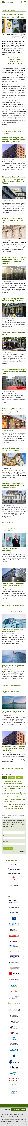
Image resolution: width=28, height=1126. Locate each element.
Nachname (7, 836)
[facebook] (12, 64)
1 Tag (4, 777)
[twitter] (15, 64)
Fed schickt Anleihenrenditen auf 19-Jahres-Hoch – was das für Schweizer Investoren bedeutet (14, 806)
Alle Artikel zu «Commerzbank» (13, 605)
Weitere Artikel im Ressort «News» (11, 692)
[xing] (10, 64)
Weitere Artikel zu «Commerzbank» (8, 529)
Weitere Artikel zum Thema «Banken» (12, 132)
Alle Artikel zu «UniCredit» (12, 685)
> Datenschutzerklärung (19, 1124)
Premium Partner (10, 860)
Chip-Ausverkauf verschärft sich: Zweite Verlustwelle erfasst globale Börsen (14, 788)
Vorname (6, 830)
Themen (4, 11)
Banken (12, 11)
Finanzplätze (16, 59)
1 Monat (19, 777)
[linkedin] (7, 64)
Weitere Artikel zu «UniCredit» (12, 611)
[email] (18, 64)
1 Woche (11, 777)
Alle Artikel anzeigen (10, 523)
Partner (7, 896)
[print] (20, 64)
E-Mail (5, 842)
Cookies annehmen (18, 1110)
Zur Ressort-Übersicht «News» (13, 768)
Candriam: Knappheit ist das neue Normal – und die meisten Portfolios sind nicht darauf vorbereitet (15, 795)
